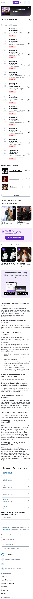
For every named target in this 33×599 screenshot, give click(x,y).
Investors (4, 587)
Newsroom (4, 590)
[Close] (29, 230)
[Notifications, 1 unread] (29, 2)
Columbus (13, 19)
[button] (6, 2)
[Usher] (8, 216)
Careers (3, 593)
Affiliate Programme (7, 583)
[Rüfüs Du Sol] (24, 216)
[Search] (21, 2)
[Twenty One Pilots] (8, 257)
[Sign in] (25, 2)
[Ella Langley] (24, 257)
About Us (4, 576)
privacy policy (6, 529)
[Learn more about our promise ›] (7, 555)
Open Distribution (7, 580)
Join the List (16, 523)
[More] (29, 7)
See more (16, 195)
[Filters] (29, 19)
